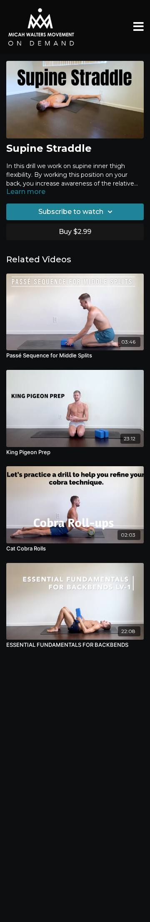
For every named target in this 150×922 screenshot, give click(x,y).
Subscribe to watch (70, 212)
